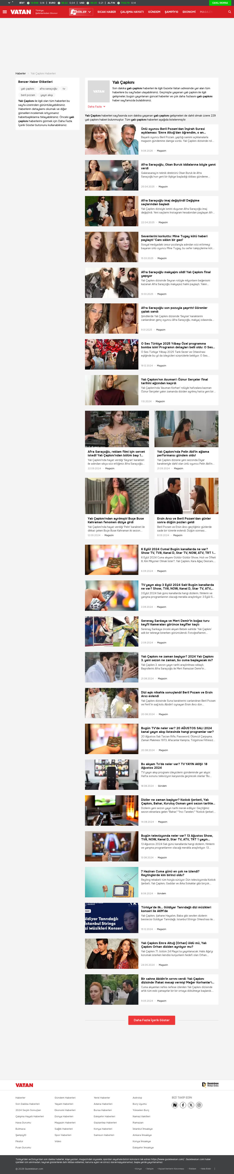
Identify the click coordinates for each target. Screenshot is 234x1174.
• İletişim (149, 1169)
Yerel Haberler (102, 1097)
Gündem (162, 785)
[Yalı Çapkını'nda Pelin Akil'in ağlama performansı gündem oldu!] (186, 429)
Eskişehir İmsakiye (143, 1147)
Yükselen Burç (141, 1110)
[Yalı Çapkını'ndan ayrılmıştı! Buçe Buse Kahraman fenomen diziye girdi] (117, 496)
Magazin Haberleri (65, 1122)
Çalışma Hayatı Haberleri (30, 1116)
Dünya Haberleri (64, 1116)
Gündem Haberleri (65, 1097)
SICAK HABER (106, 12)
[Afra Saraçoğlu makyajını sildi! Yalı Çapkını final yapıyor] (111, 283)
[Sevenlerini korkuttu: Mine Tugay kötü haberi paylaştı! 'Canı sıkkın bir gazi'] (111, 247)
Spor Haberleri (63, 1135)
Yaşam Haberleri (64, 1103)
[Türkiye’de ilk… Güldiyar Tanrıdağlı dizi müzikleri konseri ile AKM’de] (111, 918)
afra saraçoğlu (48, 88)
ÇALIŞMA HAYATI (132, 12)
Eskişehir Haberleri (104, 1116)
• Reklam (192, 1169)
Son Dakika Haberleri (28, 1103)
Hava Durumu (23, 1122)
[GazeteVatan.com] (24, 1085)
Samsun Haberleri (104, 1135)
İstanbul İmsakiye (143, 1128)
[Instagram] (199, 1105)
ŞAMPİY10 (171, 12)
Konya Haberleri (103, 1128)
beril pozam (28, 95)
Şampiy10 (21, 1135)
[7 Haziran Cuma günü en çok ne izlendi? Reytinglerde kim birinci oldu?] (111, 882)
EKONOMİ (189, 12)
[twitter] (191, 1105)
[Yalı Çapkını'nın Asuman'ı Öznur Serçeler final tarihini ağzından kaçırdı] (111, 390)
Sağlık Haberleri (64, 1128)
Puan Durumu (23, 1147)
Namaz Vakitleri (141, 1116)
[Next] (175, 1105)
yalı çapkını (27, 88)
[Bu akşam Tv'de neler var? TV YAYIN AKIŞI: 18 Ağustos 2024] (111, 775)
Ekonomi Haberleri (65, 1110)
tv (64, 88)
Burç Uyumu (140, 1103)
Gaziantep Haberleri (105, 1122)
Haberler (21, 73)
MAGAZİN (206, 12)
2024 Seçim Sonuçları (28, 1110)
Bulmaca (20, 1128)
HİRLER (79, 12)
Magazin (161, 150)
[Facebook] (183, 1105)
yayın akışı (47, 95)
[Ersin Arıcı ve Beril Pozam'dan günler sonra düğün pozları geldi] (186, 496)
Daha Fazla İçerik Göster (152, 1020)
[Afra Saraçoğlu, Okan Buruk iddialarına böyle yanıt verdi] (111, 175)
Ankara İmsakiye (142, 1135)
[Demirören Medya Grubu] (210, 1085)
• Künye (138, 1169)
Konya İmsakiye (142, 1141)
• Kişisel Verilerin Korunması (170, 1169)
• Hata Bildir (205, 1169)
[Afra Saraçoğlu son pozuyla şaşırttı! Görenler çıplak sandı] (111, 318)
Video (58, 1141)
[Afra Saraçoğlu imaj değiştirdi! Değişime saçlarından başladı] (111, 211)
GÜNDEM (154, 12)
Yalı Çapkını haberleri (43, 73)
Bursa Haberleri (103, 1110)
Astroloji (137, 1097)
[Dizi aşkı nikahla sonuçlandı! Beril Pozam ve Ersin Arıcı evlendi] (111, 703)
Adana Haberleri (103, 1103)
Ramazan (138, 1122)
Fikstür (19, 1141)
